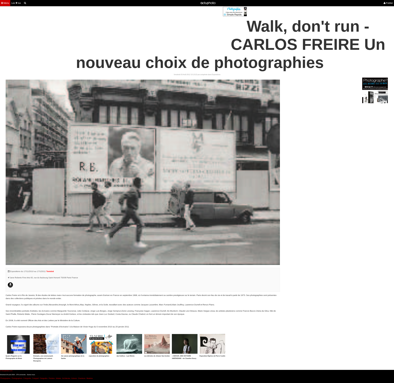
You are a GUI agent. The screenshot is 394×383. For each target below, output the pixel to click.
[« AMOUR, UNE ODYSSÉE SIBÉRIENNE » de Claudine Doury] (185, 344)
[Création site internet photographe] (235, 15)
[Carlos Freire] (10, 287)
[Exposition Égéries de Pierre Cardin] (212, 344)
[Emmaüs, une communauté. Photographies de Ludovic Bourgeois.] (46, 344)
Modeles (89, 378)
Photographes (5, 378)
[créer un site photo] (375, 102)
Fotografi (35, 378)
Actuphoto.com (7, 371)
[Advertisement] (184, 21)
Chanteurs (81, 378)
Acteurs (74, 378)
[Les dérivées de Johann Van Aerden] (157, 344)
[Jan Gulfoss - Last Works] (129, 344)
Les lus (16, 3)
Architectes (66, 378)
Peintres (52, 378)
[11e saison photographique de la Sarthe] (74, 344)
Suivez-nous (31, 374)
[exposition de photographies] (101, 344)
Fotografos (27, 378)
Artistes (58, 378)
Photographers (17, 378)
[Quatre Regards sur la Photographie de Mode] (18, 344)
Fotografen (44, 378)
